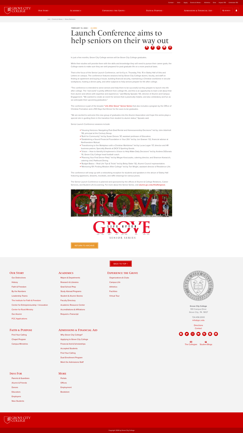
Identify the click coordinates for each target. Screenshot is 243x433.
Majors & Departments (70, 277)
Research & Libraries (69, 282)
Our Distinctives (19, 277)
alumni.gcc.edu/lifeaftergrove (152, 185)
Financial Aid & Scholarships (72, 344)
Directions (198, 325)
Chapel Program (19, 339)
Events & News (57, 19)
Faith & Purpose (21, 330)
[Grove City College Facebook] (181, 334)
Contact (198, 328)
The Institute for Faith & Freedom (26, 300)
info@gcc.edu (198, 320)
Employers (16, 396)
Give (214, 2)
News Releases (70, 19)
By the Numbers (19, 291)
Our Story (17, 273)
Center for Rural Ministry (22, 309)
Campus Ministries (20, 344)
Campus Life (114, 282)
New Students (18, 401)
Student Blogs (206, 344)
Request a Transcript (69, 314)
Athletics (207, 2)
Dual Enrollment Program (71, 357)
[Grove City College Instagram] (193, 334)
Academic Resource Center (72, 305)
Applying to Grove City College (74, 339)
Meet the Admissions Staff (72, 362)
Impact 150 (222, 2)
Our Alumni (17, 314)
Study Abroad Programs (70, 291)
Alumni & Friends (19, 383)
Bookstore (64, 392)
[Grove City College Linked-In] (216, 334)
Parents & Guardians (20, 378)
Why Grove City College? (71, 335)
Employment (66, 387)
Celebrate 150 (233, 2)
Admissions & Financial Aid (77, 330)
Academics (65, 273)
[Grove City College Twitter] (187, 334)
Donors (15, 387)
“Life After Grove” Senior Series (118, 106)
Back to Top (120, 264)
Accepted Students (68, 348)
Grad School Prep (68, 287)
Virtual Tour (114, 296)
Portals (63, 378)
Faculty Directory (68, 300)
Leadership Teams (19, 296)
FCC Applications (19, 318)
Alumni (94, 28)
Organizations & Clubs (119, 277)
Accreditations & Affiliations (72, 309)
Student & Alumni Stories (71, 296)
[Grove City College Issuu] (204, 334)
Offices (63, 383)
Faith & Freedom (19, 287)
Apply (186, 2)
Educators (16, 392)
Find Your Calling (19, 335)
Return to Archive (84, 245)
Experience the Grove (122, 273)
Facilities (113, 291)
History (15, 282)
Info (49, 19)
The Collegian (191, 344)
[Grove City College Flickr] (210, 334)
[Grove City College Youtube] (198, 334)
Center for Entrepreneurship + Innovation (30, 305)
